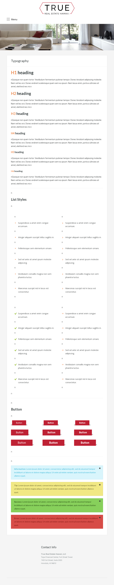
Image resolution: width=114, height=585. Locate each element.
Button (19, 423)
